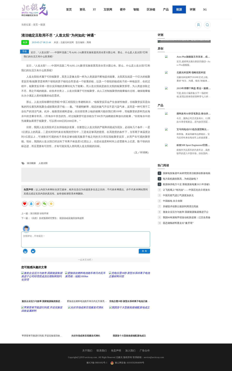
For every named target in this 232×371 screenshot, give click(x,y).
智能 (136, 9)
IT (94, 9)
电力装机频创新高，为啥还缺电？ (180, 179)
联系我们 (102, 350)
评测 (192, 9)
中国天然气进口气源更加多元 (178, 195)
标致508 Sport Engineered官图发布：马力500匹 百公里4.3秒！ (193, 145)
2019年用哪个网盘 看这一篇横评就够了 (194, 88)
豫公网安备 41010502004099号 (129, 363)
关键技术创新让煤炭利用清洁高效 (180, 206)
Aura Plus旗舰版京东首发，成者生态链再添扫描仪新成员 (193, 56)
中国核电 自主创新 (172, 201)
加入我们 (130, 350)
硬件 (123, 9)
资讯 (82, 9)
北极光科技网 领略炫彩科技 (191, 72)
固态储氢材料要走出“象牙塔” (178, 223)
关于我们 (87, 350)
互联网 (108, 9)
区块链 (151, 9)
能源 (179, 9)
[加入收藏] (24, 203)
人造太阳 (43, 163)
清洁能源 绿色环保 (39, 213)
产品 (166, 9)
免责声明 (116, 350)
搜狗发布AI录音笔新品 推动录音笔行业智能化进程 (194, 113)
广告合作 (145, 350)
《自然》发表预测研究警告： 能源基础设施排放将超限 (57, 218)
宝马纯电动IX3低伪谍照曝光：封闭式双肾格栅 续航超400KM (193, 129)
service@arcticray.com (154, 357)
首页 (69, 9)
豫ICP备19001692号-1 (96, 363)
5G (205, 9)
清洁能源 (31, 163)
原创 (160, 48)
